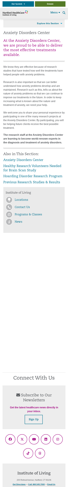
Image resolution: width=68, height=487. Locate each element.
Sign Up (34, 419)
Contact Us (22, 207)
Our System (18, 4)
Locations (21, 200)
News (18, 222)
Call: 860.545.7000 (36, 484)
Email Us (51, 484)
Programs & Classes (28, 214)
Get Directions (19, 484)
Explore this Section (48, 23)
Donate (50, 4)
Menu (54, 12)
